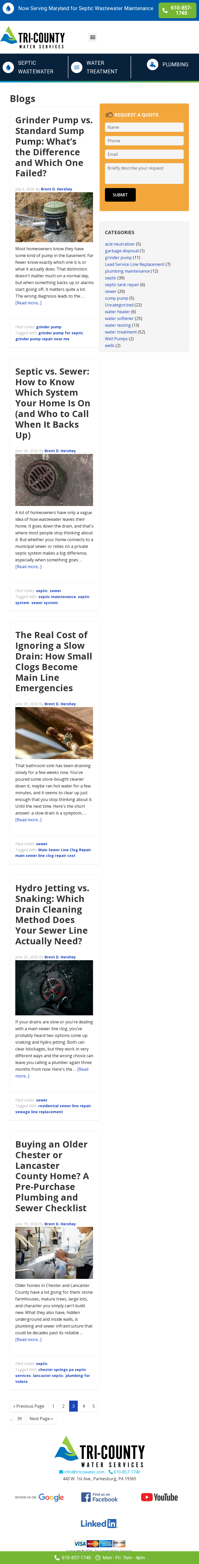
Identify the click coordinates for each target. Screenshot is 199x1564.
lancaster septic (48, 1375)
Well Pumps (116, 339)
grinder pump (48, 326)
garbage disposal (122, 251)
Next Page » (41, 1418)
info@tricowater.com (83, 1472)
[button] (92, 37)
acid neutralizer (120, 244)
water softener (119, 318)
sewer (55, 590)
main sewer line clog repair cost (45, 855)
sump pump (116, 298)
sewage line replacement (39, 1111)
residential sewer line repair (64, 1105)
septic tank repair (122, 284)
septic (42, 590)
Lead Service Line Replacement (135, 264)
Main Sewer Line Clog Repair (64, 849)
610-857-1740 (126, 1472)
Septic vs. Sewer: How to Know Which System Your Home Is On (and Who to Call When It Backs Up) (52, 403)
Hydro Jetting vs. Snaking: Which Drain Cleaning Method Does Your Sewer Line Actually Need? (52, 914)
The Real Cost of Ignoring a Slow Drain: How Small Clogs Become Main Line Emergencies (53, 661)
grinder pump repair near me (42, 338)
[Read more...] (28, 303)
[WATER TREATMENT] (76, 67)
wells (110, 345)
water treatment (121, 332)
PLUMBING (175, 64)
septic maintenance (57, 596)
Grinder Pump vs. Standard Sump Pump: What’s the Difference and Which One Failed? (54, 146)
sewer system (44, 602)
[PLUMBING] (152, 64)
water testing (118, 325)
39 (19, 1418)
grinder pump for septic (60, 332)
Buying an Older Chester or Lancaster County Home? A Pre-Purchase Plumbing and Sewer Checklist (52, 1176)
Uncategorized (119, 305)
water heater (117, 312)
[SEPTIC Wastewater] (8, 67)
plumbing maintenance (127, 271)
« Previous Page (28, 1406)
